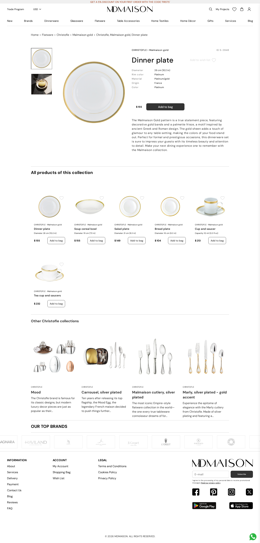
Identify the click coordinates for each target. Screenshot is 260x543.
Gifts (210, 21)
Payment (13, 484)
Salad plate (121, 229)
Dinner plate (42, 229)
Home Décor (188, 21)
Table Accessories (128, 21)
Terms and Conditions (112, 466)
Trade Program (15, 9)
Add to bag (165, 107)
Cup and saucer (205, 229)
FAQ (9, 508)
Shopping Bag (62, 472)
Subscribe (242, 474)
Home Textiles (160, 21)
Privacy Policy (107, 478)
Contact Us (14, 490)
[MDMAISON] (130, 9)
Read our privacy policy (211, 483)
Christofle (63, 35)
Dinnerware (51, 21)
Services (230, 21)
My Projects (222, 9)
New (9, 21)
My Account (60, 466)
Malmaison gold (83, 35)
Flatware (100, 21)
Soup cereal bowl (85, 229)
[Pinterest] (213, 492)
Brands (28, 21)
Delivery (12, 478)
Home (35, 35)
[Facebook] (195, 492)
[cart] (241, 9)
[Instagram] (231, 492)
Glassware (76, 21)
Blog (250, 21)
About (11, 466)
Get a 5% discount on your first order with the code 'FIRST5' (130, 2)
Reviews (12, 502)
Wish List (58, 478)
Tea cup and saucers (47, 295)
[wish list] (234, 9)
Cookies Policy (107, 472)
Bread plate (162, 229)
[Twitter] (249, 492)
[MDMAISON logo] (222, 463)
